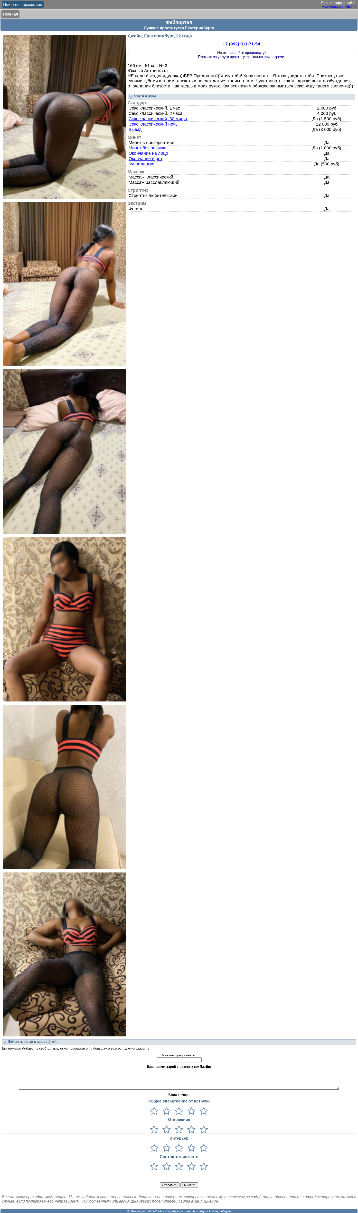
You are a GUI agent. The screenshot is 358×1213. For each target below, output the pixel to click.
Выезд (135, 129)
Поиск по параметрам (23, 4)
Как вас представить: (179, 1055)
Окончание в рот (145, 158)
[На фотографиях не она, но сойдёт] (165, 1166)
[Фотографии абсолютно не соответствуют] (154, 1166)
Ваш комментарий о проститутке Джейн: (179, 1066)
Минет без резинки (148, 147)
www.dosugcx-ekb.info (339, 7)
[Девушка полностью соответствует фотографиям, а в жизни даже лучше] (203, 1166)
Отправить (170, 1185)
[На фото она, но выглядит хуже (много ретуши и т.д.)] (178, 1166)
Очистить (189, 1185)
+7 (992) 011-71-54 (241, 44)
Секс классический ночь (153, 124)
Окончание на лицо (148, 153)
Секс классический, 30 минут (158, 118)
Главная (10, 14)
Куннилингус (141, 164)
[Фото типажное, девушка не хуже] (190, 1166)
